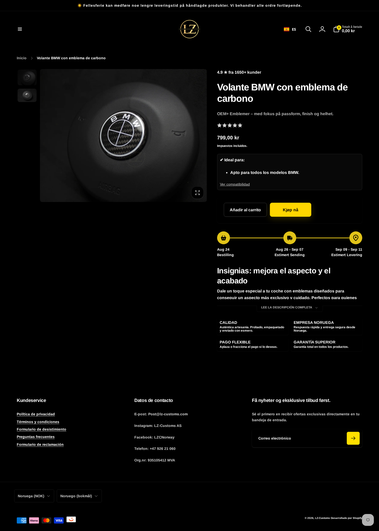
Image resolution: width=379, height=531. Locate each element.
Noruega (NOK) (31, 496)
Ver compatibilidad (235, 184)
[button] (20, 29)
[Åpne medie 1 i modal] (123, 135)
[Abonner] (353, 438)
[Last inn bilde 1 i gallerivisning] (27, 77)
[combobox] (290, 29)
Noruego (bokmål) (76, 496)
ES (294, 29)
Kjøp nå (290, 210)
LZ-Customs (322, 518)
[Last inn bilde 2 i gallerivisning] (27, 95)
